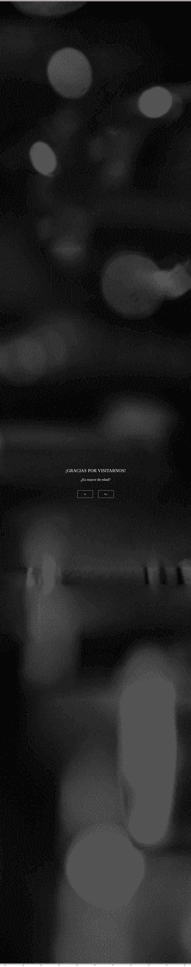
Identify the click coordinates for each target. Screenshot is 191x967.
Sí (85, 494)
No (105, 494)
